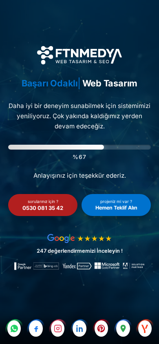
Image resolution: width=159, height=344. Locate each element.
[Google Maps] (123, 328)
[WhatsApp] (14, 328)
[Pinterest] (101, 328)
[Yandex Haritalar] (145, 328)
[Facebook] (35, 328)
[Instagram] (57, 328)
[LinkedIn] (79, 328)
